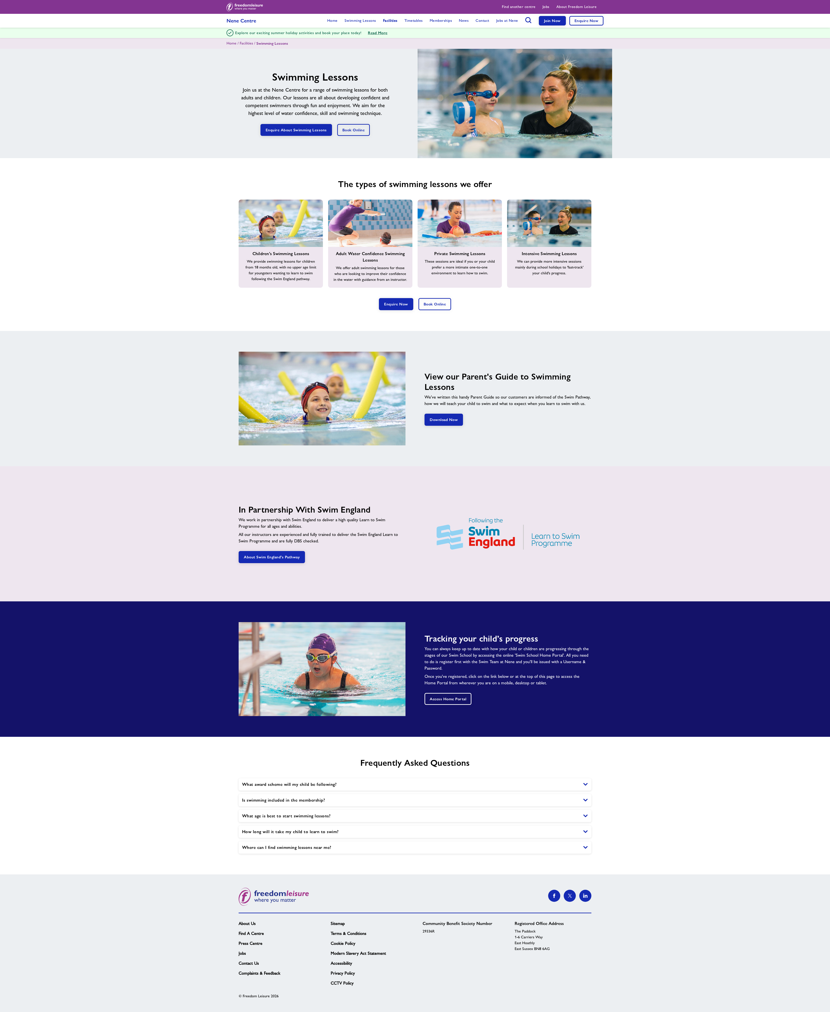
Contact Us (249, 963)
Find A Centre (251, 933)
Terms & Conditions (348, 933)
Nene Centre (241, 20)
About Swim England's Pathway (272, 557)
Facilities (246, 43)
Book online (353, 130)
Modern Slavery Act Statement (358, 953)
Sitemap (338, 923)
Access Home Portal (448, 699)
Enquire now (396, 304)
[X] (570, 896)
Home (231, 43)
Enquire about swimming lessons (296, 130)
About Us (247, 923)
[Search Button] (528, 20)
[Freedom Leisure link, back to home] (245, 7)
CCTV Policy (342, 983)
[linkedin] (585, 896)
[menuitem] (518, 6)
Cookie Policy (343, 943)
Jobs (242, 953)
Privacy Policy (343, 973)
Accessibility (341, 963)
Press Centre (250, 943)
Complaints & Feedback (259, 973)
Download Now (444, 419)
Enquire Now (587, 20)
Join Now (552, 20)
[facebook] (554, 896)
